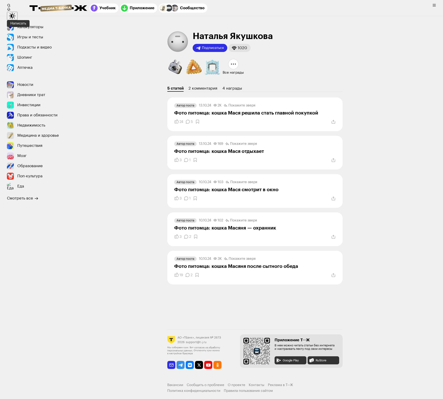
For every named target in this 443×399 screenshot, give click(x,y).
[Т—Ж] (58, 8)
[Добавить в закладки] (197, 121)
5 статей (175, 88)
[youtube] (208, 365)
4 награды (232, 88)
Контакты (256, 385)
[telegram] (181, 365)
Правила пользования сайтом (248, 391)
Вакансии (175, 385)
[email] (171, 365)
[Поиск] (9, 5)
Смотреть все (20, 198)
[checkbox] (434, 5)
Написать (18, 23)
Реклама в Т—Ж (280, 385)
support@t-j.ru (196, 342)
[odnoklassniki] (217, 365)
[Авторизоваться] (9, 29)
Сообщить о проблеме (205, 385)
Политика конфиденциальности (193, 391)
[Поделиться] (333, 122)
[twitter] (199, 365)
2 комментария (203, 88)
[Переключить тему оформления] (12, 16)
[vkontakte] (190, 365)
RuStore (321, 360)
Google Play (291, 360)
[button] (239, 48)
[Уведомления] (9, 9)
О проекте (236, 385)
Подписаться (213, 48)
